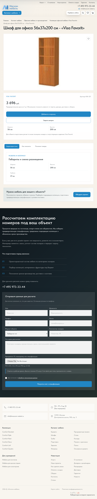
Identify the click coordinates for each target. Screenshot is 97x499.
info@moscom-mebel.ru (88, 9)
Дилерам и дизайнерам (82, 463)
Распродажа (78, 466)
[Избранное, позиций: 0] (88, 13)
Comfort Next (6, 439)
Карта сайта (55, 489)
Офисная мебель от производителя (35, 20)
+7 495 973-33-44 (86, 6)
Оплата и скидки (73, 2)
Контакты (92, 2)
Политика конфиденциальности (72, 489)
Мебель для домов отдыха (11, 463)
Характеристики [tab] (12, 146)
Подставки (54, 442)
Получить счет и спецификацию (48, 384)
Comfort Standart (8, 432)
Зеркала (54, 445)
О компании (51, 2)
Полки (76, 445)
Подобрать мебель (73, 13)
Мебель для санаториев (10, 466)
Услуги (42, 2)
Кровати (54, 432)
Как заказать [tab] (26, 146)
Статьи (53, 480)
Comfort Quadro (7, 449)
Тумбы (53, 439)
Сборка (53, 473)
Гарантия (84, 2)
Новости (77, 477)
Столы (76, 435)
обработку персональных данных (27, 378)
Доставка (77, 470)
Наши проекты (61, 2)
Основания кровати (81, 449)
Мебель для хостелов (9, 460)
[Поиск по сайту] (83, 13)
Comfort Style (6, 435)
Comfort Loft (6, 445)
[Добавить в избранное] (88, 39)
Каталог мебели (11, 13)
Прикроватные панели (82, 432)
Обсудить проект (82, 194)
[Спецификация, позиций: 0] (93, 13)
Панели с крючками (81, 442)
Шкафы (53, 435)
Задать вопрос (48, 120)
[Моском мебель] (10, 7)
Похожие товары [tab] (40, 146)
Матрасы (54, 449)
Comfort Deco (7, 442)
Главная (6, 20)
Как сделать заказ (57, 466)
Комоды (76, 439)
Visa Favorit (11, 96)
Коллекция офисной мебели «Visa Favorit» (63, 20)
